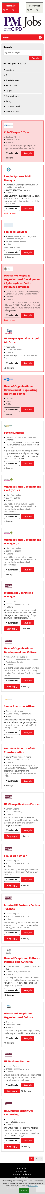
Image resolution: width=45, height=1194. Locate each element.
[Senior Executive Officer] (8, 699)
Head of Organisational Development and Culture (20, 650)
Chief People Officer (16, 132)
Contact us (21, 1171)
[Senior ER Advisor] (8, 849)
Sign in (6, 9)
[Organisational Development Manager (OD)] (8, 533)
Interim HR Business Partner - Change (22, 907)
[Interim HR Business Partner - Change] (8, 898)
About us (21, 1168)
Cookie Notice (33, 1186)
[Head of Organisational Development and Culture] (8, 642)
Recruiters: (34, 5)
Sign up (14, 9)
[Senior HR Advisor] (8, 225)
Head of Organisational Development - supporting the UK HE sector (20, 390)
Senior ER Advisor (15, 856)
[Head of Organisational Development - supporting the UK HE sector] (8, 380)
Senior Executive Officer (19, 706)
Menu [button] (6, 37)
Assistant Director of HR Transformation (19, 750)
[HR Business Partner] (8, 1055)
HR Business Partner (17, 1061)
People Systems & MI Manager (17, 178)
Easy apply (12, 628)
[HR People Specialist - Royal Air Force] (8, 332)
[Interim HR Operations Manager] (8, 586)
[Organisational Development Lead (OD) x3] (8, 480)
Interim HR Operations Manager (18, 594)
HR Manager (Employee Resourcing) (18, 1112)
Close (24, 1191)
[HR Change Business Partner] (8, 797)
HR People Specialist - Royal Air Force (21, 340)
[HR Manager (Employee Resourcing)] (8, 1104)
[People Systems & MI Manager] (8, 170)
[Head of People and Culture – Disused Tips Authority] (8, 951)
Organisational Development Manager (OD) (22, 541)
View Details (12, 153)
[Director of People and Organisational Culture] (8, 1007)
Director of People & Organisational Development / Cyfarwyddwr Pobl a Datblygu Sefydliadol (22, 281)
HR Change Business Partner (22, 804)
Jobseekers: (10, 5)
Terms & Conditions (21, 1174)
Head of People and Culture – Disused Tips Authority (22, 959)
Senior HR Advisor (15, 231)
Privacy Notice (21, 1177)
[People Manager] (8, 426)
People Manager (14, 432)
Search (35, 58)
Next (41, 1159)
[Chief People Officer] (8, 125)
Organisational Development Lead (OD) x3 (22, 488)
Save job (28, 153)
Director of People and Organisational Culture (18, 1015)
